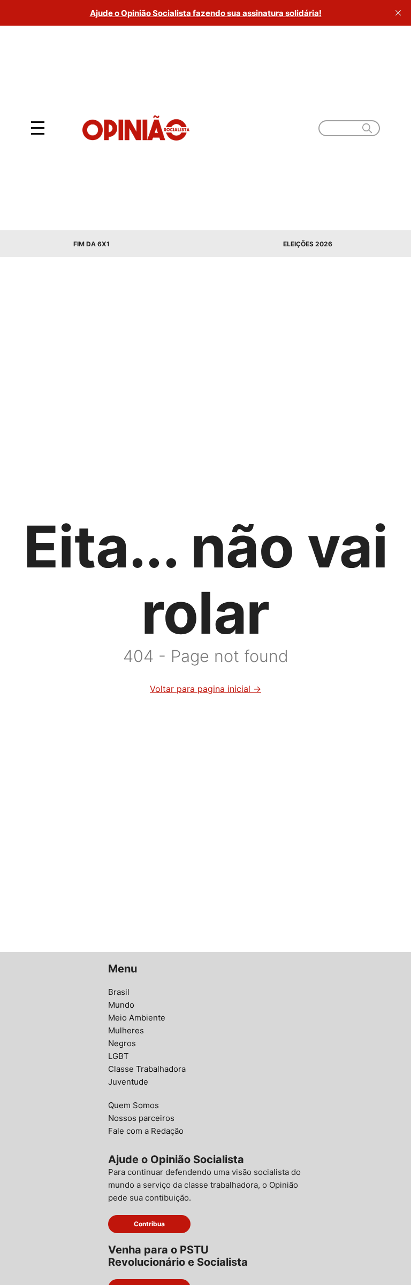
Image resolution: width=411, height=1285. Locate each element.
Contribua (149, 1224)
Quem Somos (133, 1105)
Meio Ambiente (136, 1018)
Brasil (119, 992)
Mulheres (126, 1030)
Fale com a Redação (146, 1131)
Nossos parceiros (141, 1118)
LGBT (118, 1056)
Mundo (121, 1005)
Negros (122, 1043)
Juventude (128, 1082)
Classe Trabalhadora (147, 1069)
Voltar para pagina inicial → (205, 688)
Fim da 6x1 (91, 244)
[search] (367, 128)
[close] (398, 12)
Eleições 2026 (307, 244)
